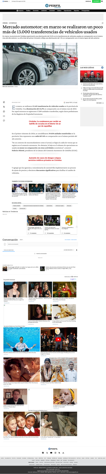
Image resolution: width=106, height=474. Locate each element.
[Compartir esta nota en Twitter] (4, 106)
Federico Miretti (16, 205)
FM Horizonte (71, 460)
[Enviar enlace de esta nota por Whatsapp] (4, 111)
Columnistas (8, 458)
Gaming (92, 458)
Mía (61, 460)
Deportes (76, 10)
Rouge (58, 460)
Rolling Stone (59, 462)
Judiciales (44, 10)
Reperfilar (54, 458)
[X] (47, 453)
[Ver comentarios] (102, 23)
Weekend (43, 460)
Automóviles (49, 205)
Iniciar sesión (67, 239)
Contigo (41, 462)
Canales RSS (32, 464)
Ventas (14, 208)
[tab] (9, 250)
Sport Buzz (66, 462)
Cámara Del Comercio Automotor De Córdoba (33, 205)
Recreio (71, 462)
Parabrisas (53, 460)
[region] (40, 258)
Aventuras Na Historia (49, 462)
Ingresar (88, 1)
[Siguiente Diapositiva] (77, 226)
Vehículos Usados (60, 205)
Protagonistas (85, 10)
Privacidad (53, 464)
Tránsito (75, 464)
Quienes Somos (39, 464)
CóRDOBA (5, 23)
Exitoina (87, 458)
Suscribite (96, 1)
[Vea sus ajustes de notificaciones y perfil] (102, 1)
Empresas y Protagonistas (69, 458)
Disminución (22, 208)
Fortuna (48, 460)
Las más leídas (87, 67)
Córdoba (49, 458)
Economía (35, 10)
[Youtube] (51, 452)
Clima (36, 458)
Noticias (79, 458)
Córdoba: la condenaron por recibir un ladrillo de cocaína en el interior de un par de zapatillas (45, 123)
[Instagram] (55, 453)
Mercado (69, 205)
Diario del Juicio (101, 458)
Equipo (58, 464)
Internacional (30, 458)
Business (60, 458)
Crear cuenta (74, 239)
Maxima (76, 462)
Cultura (59, 10)
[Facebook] (43, 453)
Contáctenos (47, 464)
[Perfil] (53, 449)
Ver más (99, 103)
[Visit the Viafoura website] (74, 276)
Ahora (2, 458)
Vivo (96, 458)
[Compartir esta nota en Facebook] (4, 102)
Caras (83, 458)
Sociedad (52, 10)
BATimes (65, 460)
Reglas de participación (66, 464)
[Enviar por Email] (4, 116)
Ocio (45, 458)
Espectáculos (67, 10)
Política (28, 10)
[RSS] (59, 452)
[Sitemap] (63, 452)
